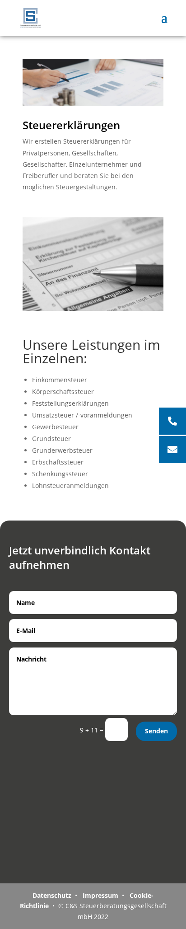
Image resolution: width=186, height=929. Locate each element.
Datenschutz (52, 895)
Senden (156, 731)
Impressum (99, 895)
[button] (172, 449)
